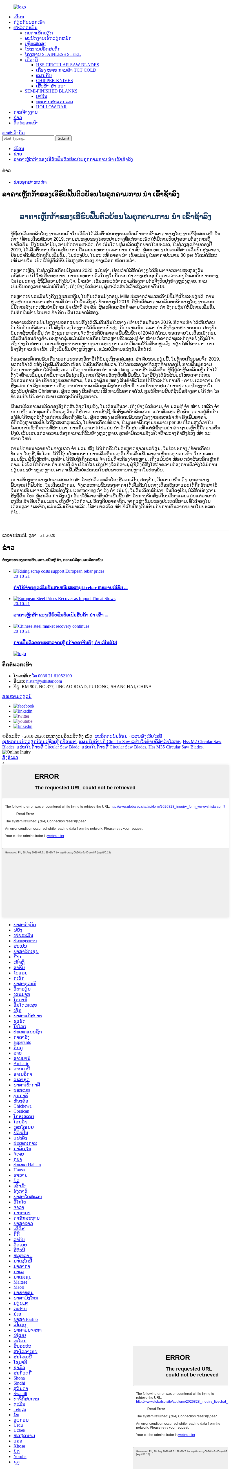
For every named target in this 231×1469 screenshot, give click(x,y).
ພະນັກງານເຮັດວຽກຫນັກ (48, 38)
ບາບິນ (41, 96)
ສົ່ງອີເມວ (10, 757)
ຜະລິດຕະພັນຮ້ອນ (111, 736)
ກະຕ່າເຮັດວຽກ (39, 32)
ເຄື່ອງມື (31, 59)
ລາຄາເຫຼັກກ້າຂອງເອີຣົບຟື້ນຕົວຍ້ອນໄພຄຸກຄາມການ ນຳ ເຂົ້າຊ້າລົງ (73, 159)
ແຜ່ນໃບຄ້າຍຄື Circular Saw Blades (114, 747)
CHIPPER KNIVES (54, 80)
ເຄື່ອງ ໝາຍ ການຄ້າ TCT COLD (66, 70)
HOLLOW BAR (51, 106)
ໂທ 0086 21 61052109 (52, 675)
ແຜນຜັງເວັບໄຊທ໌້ (146, 736)
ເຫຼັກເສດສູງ (35, 43)
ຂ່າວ (18, 117)
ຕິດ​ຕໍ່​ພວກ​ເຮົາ (26, 122)
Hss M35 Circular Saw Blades (175, 747)
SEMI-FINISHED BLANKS (51, 91)
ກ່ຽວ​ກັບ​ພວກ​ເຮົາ (29, 22)
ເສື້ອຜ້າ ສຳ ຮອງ (51, 86)
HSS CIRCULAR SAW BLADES (67, 64)
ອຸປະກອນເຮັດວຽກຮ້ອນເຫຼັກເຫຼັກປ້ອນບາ (39, 741)
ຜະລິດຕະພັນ (25, 27)
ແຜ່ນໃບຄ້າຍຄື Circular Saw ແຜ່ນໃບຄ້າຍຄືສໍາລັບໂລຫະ (130, 741)
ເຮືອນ (19, 16)
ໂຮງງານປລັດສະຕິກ (43, 49)
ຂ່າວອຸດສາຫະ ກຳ (30, 182)
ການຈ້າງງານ (26, 112)
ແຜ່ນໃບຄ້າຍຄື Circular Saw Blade (48, 747)
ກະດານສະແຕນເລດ (54, 101)
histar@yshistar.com (44, 681)
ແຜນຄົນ (44, 75)
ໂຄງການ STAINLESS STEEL (53, 54)
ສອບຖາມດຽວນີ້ (17, 696)
